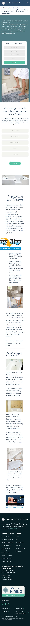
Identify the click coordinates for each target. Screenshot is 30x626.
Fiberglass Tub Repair (7, 555)
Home (17, 536)
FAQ (17, 539)
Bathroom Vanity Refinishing (6, 549)
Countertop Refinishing (7, 539)
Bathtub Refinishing (6, 536)
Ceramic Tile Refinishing (7, 542)
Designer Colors (20, 542)
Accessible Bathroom (7, 558)
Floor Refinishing (6, 552)
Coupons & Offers (20, 548)
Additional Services (6, 561)
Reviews (18, 545)
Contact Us (18, 551)
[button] (28, 3)
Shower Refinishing (6, 545)
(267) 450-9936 (13, 528)
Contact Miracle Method (14, 507)
